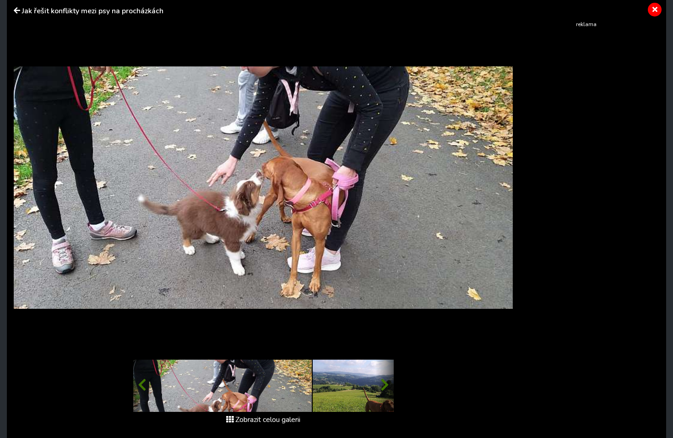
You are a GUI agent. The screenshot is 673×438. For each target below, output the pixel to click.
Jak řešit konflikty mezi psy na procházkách (92, 11)
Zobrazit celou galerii (267, 420)
